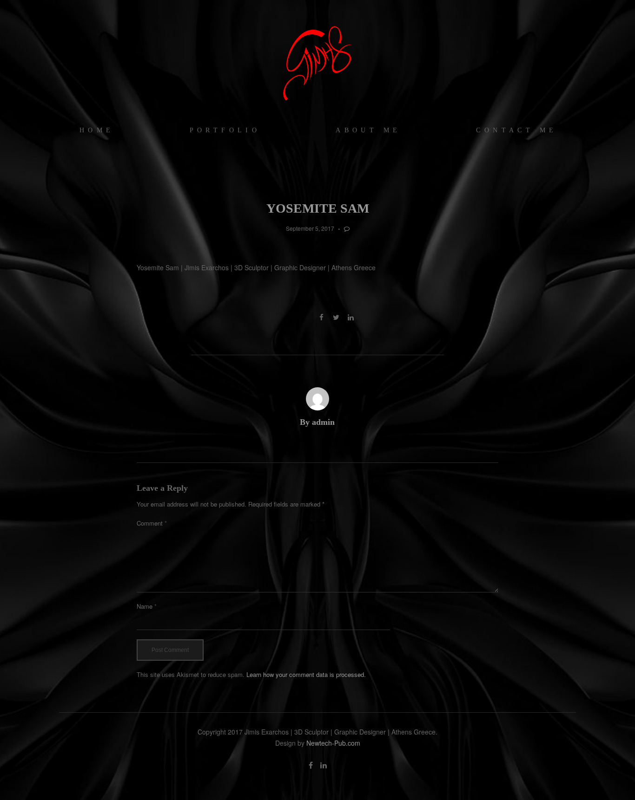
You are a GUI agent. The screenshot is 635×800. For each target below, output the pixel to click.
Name (147, 606)
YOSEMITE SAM (317, 208)
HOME (96, 130)
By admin (317, 422)
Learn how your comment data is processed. (306, 674)
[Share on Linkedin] (350, 317)
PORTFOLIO (225, 130)
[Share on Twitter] (335, 317)
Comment (152, 523)
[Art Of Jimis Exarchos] (317, 62)
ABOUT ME (368, 130)
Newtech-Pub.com (333, 743)
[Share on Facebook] (321, 317)
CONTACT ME (516, 130)
